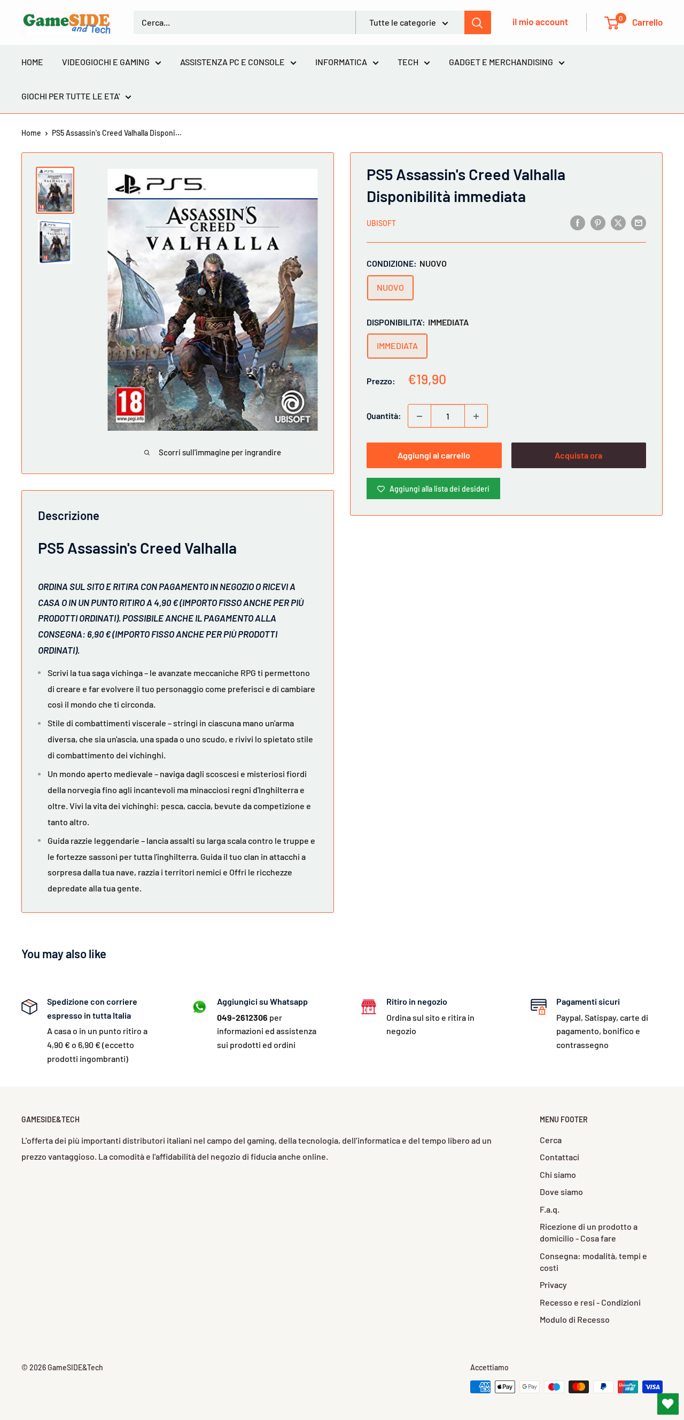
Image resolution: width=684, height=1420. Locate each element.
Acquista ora (578, 456)
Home (31, 132)
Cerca (551, 1140)
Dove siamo (561, 1191)
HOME (32, 62)
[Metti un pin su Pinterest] (597, 222)
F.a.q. (549, 1209)
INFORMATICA (341, 62)
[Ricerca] (477, 22)
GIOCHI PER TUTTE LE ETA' (70, 96)
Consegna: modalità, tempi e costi (593, 1261)
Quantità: (384, 416)
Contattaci (559, 1157)
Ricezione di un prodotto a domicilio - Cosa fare (589, 1232)
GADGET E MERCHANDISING (501, 62)
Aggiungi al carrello (434, 456)
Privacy (553, 1284)
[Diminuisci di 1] (419, 416)
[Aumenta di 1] (476, 416)
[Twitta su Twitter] (618, 222)
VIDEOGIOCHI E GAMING (106, 62)
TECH (408, 62)
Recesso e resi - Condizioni (590, 1302)
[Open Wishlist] (668, 1404)
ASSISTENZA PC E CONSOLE (232, 62)
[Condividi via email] (638, 222)
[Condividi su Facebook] (577, 222)
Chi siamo (558, 1174)
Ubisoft (381, 223)
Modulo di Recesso (575, 1319)
